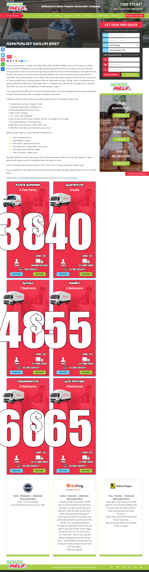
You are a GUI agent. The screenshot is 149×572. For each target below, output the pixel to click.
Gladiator (74, 185)
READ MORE (121, 115)
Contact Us (116, 16)
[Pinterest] (16, 61)
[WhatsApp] (19, 61)
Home (41, 16)
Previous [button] (3, 519)
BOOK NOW (39, 274)
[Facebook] (7, 61)
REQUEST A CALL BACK (134, 16)
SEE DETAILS (16, 274)
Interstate (67, 16)
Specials (78, 16)
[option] (28, 519)
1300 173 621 (131, 4)
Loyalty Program (102, 16)
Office (58, 16)
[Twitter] (13, 61)
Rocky (28, 283)
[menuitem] (41, 15)
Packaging (88, 16)
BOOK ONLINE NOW (137, 174)
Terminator (28, 381)
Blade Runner (28, 185)
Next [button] (146, 519)
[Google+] (10, 61)
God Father (74, 381)
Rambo (74, 283)
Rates (49, 16)
